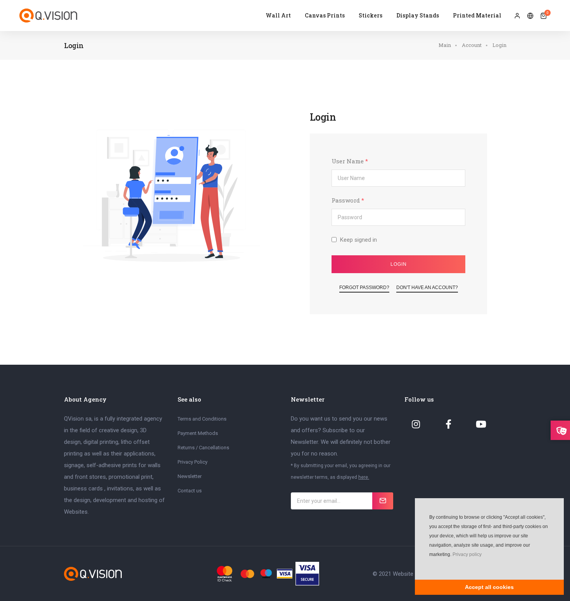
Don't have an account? (427, 287)
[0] (543, 16)
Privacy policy (467, 554)
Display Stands (417, 15)
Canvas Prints (325, 15)
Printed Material (477, 15)
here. (363, 477)
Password (348, 200)
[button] (428, 566)
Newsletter (190, 476)
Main (445, 45)
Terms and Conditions (202, 419)
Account (472, 45)
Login (398, 264)
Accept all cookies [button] (489, 587)
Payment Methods (198, 433)
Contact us (190, 491)
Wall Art (278, 15)
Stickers (370, 15)
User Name (350, 161)
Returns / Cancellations (203, 447)
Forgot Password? (364, 287)
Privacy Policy (192, 462)
